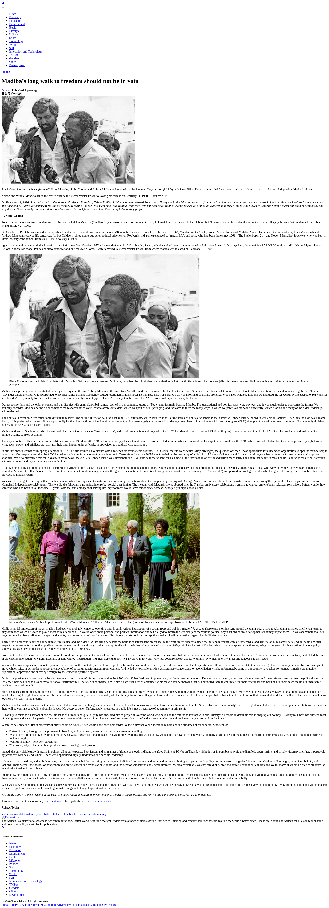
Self (11, 877)
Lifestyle (14, 860)
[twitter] (6, 94)
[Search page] (3, 3)
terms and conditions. (98, 801)
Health (13, 857)
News (12, 843)
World (13, 874)
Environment (17, 853)
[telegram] (15, 94)
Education (15, 850)
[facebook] (3, 94)
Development (17, 894)
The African (56, 801)
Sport (12, 867)
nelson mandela (15, 814)
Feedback (84, 904)
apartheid (63, 814)
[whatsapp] (12, 94)
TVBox (13, 884)
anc (4, 814)
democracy (100, 814)
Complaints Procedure (103, 904)
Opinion (6, 90)
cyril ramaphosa (33, 814)
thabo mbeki (50, 814)
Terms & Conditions (45, 904)
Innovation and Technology (25, 881)
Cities (12, 891)
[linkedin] (9, 94)
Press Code (8, 904)
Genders (14, 888)
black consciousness (81, 814)
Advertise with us (67, 904)
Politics (6, 71)
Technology (16, 870)
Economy (15, 846)
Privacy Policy (24, 904)
